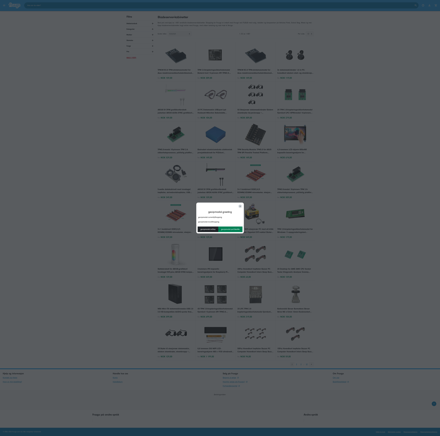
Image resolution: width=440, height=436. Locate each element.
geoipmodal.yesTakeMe (230, 229)
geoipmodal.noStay (208, 229)
